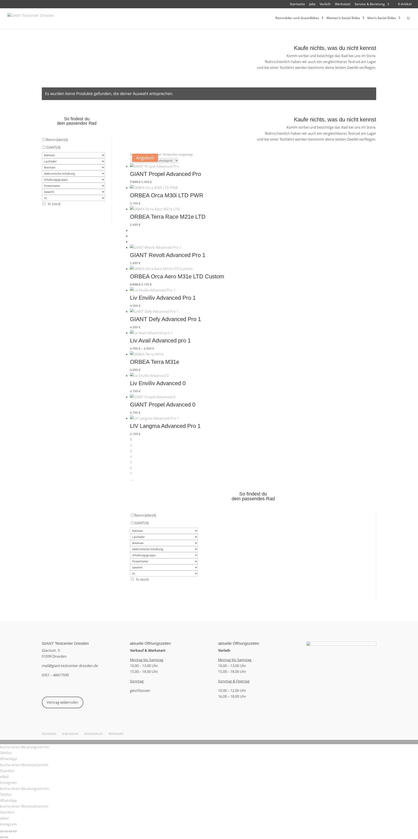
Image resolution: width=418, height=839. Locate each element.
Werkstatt (343, 4)
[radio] (253, 230)
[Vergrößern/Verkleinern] (1, 831)
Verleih (325, 4)
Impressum (70, 734)
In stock (54, 203)
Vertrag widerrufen (62, 702)
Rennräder (57, 139)
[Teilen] (10, 831)
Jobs (312, 4)
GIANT (53, 147)
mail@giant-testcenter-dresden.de (70, 665)
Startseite (297, 4)
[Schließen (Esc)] (15, 831)
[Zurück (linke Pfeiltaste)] (1, 837)
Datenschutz (93, 734)
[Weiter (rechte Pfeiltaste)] (6, 837)
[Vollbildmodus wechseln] (6, 831)
